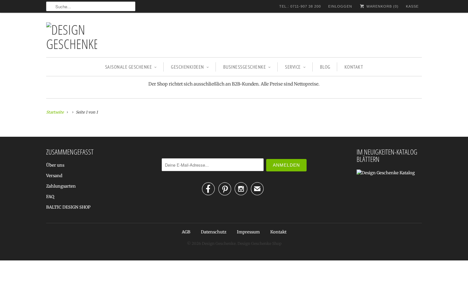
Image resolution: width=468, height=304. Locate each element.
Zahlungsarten (61, 186)
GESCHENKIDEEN (187, 67)
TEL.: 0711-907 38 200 (300, 6)
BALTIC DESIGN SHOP (68, 207)
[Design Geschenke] (71, 36)
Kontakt (353, 67)
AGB (186, 232)
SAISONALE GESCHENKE (128, 67)
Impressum (248, 232)
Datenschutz (213, 232)
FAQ (50, 196)
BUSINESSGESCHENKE (244, 67)
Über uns (55, 165)
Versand (54, 175)
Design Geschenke (219, 243)
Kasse (412, 6)
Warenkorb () (382, 6)
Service (293, 67)
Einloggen (340, 6)
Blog (325, 67)
